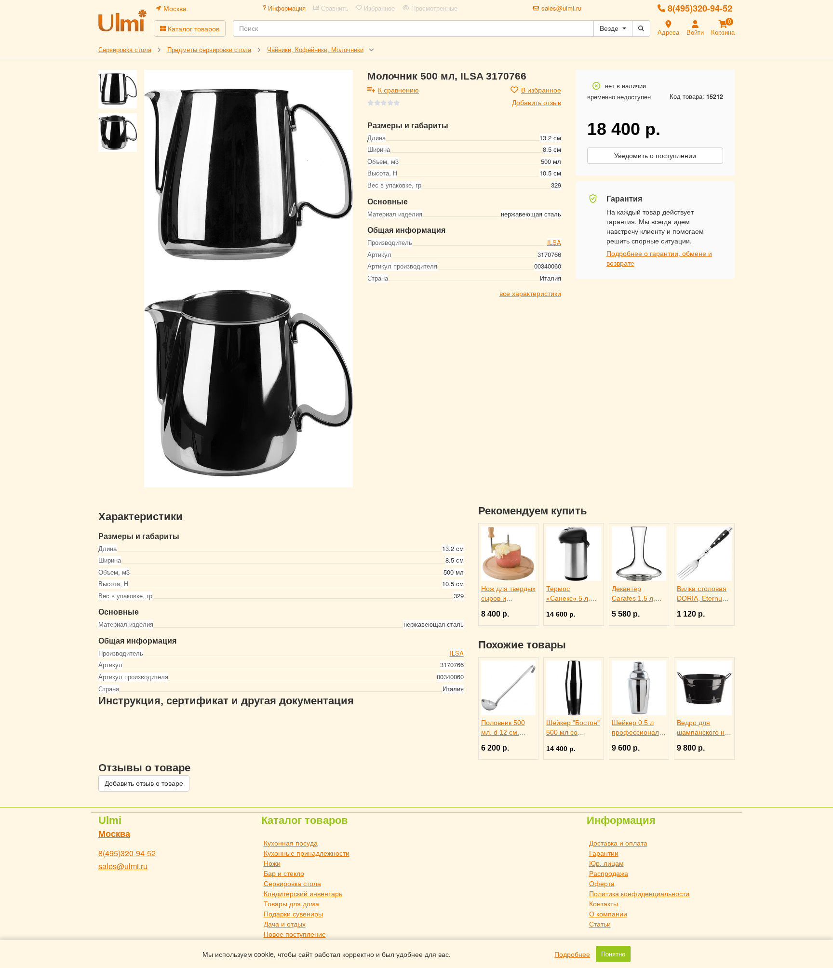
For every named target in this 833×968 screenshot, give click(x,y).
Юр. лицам (606, 863)
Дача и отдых (285, 923)
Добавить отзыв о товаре (144, 783)
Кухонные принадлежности (306, 853)
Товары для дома (291, 903)
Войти (695, 32)
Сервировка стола (292, 883)
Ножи (272, 863)
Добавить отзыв (536, 102)
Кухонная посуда (291, 842)
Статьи (600, 923)
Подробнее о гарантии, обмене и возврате (659, 258)
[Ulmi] (122, 20)
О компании (608, 913)
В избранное (541, 89)
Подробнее (572, 954)
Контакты (603, 903)
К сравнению (398, 89)
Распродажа (608, 873)
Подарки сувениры (293, 913)
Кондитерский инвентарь (303, 893)
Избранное (378, 8)
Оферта (602, 883)
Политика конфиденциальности (639, 893)
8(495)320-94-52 (700, 8)
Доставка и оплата (618, 842)
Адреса (668, 32)
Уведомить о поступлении (655, 156)
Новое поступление (295, 934)
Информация (286, 8)
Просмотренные (433, 8)
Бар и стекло (284, 873)
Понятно (613, 954)
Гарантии (603, 853)
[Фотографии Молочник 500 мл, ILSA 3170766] (248, 174)
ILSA (554, 242)
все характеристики (530, 293)
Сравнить (334, 8)
